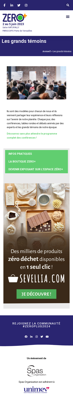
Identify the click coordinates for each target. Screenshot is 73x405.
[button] (67, 5)
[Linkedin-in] (31, 336)
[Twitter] (42, 336)
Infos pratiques (20, 153)
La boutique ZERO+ (22, 161)
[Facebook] (26, 336)
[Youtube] (47, 336)
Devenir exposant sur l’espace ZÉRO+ (35, 169)
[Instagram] (36, 336)
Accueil (46, 51)
